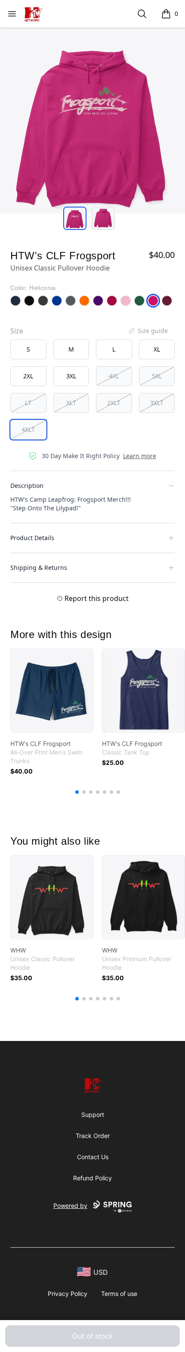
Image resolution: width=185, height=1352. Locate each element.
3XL (71, 376)
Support (92, 1114)
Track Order (93, 1135)
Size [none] (16, 331)
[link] (52, 690)
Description (26, 485)
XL (157, 349)
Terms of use (119, 1293)
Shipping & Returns (38, 567)
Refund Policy (92, 1178)
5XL (157, 376)
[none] (147, 331)
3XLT (156, 403)
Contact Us (92, 1156)
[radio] (28, 349)
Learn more (139, 456)
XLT (71, 403)
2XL (28, 376)
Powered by (70, 1205)
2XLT (113, 403)
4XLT (28, 429)
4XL (114, 376)
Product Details (32, 538)
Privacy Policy (67, 1293)
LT (28, 403)
